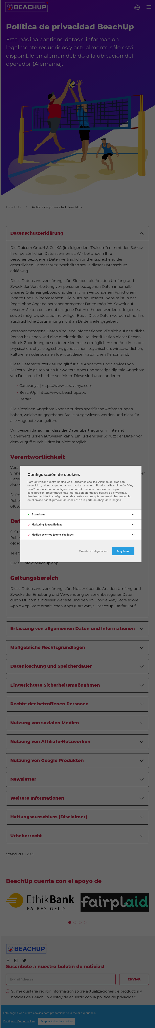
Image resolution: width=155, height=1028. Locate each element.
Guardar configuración (93, 551)
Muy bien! (123, 551)
